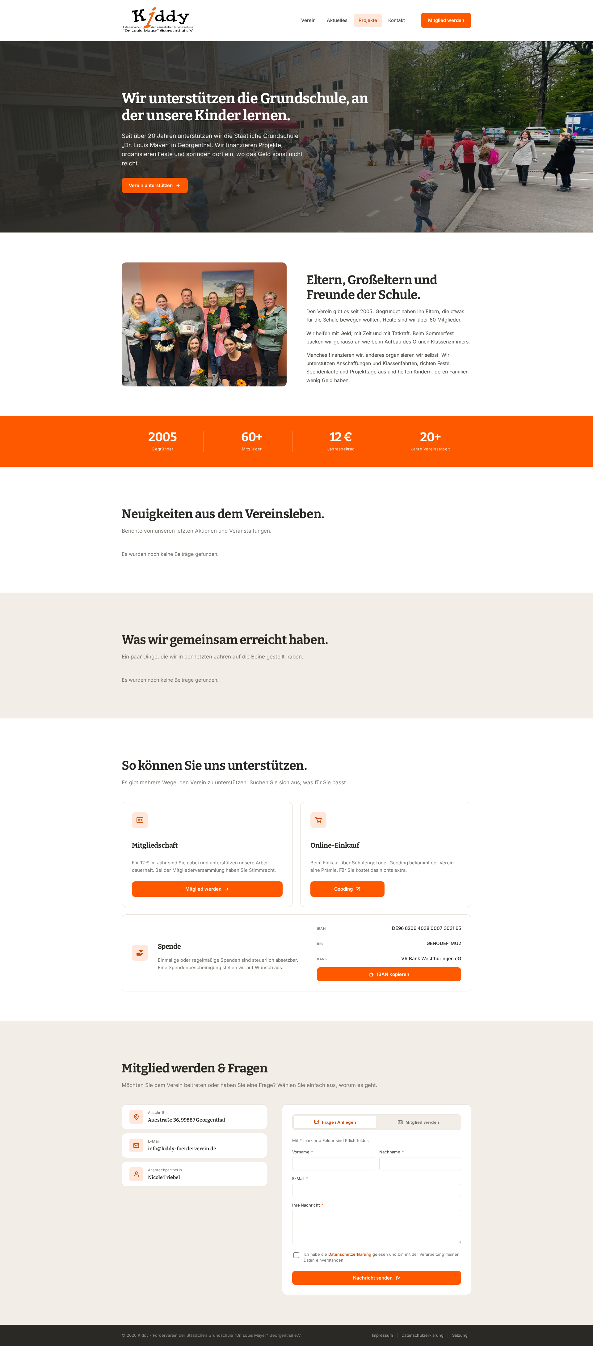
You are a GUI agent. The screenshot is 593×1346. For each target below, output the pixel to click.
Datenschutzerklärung (349, 1254)
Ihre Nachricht (307, 1205)
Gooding (343, 889)
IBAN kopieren (393, 974)
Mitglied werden (446, 20)
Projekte (368, 20)
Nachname (391, 1151)
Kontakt (396, 20)
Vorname (302, 1151)
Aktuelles (337, 20)
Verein (308, 20)
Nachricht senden (373, 1278)
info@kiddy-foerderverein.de (182, 1149)
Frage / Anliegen (339, 1122)
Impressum (382, 1335)
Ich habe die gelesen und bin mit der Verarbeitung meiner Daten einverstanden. (381, 1257)
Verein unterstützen (151, 185)
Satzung (460, 1335)
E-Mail (300, 1178)
